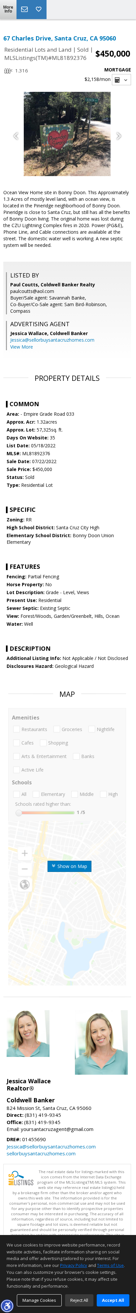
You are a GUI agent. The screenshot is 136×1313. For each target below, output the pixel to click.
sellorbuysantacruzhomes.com (41, 1153)
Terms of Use (110, 1265)
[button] (7, 1306)
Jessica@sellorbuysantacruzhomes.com (52, 340)
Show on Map (71, 866)
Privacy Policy (73, 1265)
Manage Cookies (39, 1300)
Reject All (79, 1300)
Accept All (113, 1300)
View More (21, 347)
